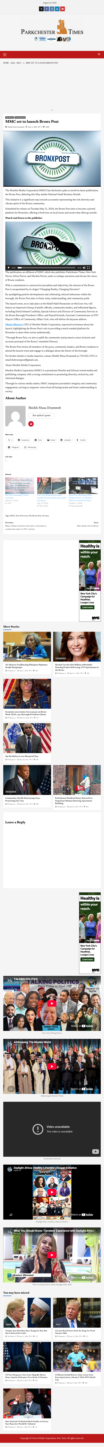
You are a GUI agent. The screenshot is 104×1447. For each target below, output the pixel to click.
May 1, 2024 (32, 127)
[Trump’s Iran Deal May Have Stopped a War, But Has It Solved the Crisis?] (27, 1313)
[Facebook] (46, 9)
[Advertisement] (52, 86)
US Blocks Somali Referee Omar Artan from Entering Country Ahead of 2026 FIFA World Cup (75, 1377)
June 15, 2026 (23, 1336)
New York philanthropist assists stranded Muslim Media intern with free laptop (51, 498)
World (58, 1324)
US (7, 1368)
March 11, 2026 (74, 673)
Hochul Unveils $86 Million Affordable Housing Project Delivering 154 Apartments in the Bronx (77, 667)
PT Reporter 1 (11, 671)
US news (45, 516)
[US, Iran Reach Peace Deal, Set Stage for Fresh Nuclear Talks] (77, 1313)
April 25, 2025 (74, 807)
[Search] (99, 54)
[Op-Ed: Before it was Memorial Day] (27, 738)
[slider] (46, 267)
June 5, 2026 (24, 1427)
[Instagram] (52, 9)
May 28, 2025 (24, 759)
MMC (12, 516)
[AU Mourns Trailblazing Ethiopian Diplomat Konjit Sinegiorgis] (27, 647)
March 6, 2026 (24, 718)
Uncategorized (20, 117)
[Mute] (84, 267)
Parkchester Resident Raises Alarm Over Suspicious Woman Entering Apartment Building (74, 801)
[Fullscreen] (88, 267)
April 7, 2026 (23, 671)
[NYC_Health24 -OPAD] (90, 581)
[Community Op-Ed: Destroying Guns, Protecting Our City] (27, 780)
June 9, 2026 (24, 1380)
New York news (22, 516)
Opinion (8, 1324)
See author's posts (41, 415)
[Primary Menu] (6, 54)
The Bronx (9, 117)
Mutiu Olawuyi (13, 325)
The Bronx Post (35, 516)
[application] (48, 246)
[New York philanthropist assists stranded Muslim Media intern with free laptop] (51, 485)
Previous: (26, 525)
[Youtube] (62, 9)
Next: (88, 524)
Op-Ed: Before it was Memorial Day (21, 756)
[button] (48, 246)
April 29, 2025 (24, 804)
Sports (58, 1368)
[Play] (8, 267)
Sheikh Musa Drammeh (16, 127)
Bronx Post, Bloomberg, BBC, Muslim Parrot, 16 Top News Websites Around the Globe (80, 498)
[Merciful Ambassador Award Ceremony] (19, 485)
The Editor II (11, 1336)
